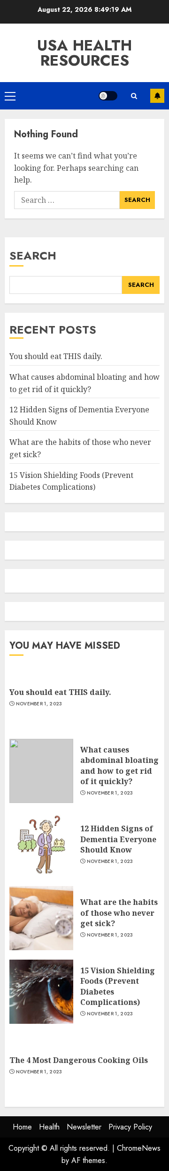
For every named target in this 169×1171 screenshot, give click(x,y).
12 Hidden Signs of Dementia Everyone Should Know (118, 839)
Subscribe (157, 96)
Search (32, 255)
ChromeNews (139, 1148)
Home (22, 1126)
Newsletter (84, 1126)
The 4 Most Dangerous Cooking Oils (78, 1060)
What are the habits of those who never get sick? (119, 912)
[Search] (134, 96)
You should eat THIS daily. (55, 356)
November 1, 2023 (39, 704)
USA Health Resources (84, 52)
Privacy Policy (130, 1126)
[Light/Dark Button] (108, 95)
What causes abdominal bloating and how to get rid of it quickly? (119, 765)
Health (49, 1126)
